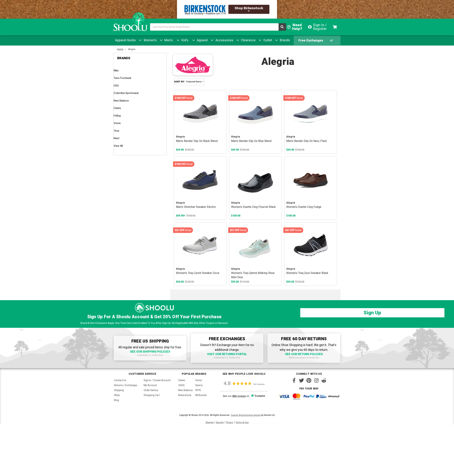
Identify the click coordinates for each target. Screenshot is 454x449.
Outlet (267, 40)
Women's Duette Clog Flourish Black (253, 207)
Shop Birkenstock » (249, 9)
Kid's (184, 40)
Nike (116, 70)
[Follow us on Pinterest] (308, 380)
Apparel (202, 40)
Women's (150, 40)
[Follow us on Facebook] (294, 380)
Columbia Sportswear (126, 93)
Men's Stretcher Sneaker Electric (196, 207)
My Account (150, 385)
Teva (116, 130)
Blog (116, 400)
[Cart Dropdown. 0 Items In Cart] (335, 27)
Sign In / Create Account (157, 380)
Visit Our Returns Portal (227, 354)
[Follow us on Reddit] (323, 380)
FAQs (117, 395)
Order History (151, 390)
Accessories (224, 40)
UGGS (181, 385)
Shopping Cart (152, 395)
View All (118, 145)
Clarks (117, 108)
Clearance (248, 40)
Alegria (131, 49)
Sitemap (210, 422)
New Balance (121, 100)
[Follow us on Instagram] (316, 380)
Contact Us (120, 380)
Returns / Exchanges (125, 385)
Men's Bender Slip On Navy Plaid (306, 141)
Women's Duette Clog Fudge (303, 207)
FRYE (198, 390)
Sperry (199, 385)
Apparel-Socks (125, 40)
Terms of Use (242, 422)
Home (120, 49)
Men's (168, 40)
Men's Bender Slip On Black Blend (197, 141)
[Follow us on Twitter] (301, 380)
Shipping (119, 390)
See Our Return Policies (304, 354)
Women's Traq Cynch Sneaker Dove (197, 273)
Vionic (117, 123)
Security (220, 422)
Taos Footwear (122, 78)
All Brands (201, 395)
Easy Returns (308, 42)
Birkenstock (184, 395)
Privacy (229, 422)
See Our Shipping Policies (150, 351)
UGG (116, 85)
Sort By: (179, 81)
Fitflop (117, 115)
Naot (116, 138)
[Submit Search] (282, 27)
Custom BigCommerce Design (246, 415)
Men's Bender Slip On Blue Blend (251, 141)
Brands (284, 40)
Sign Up (372, 313)
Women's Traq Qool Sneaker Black (307, 273)
